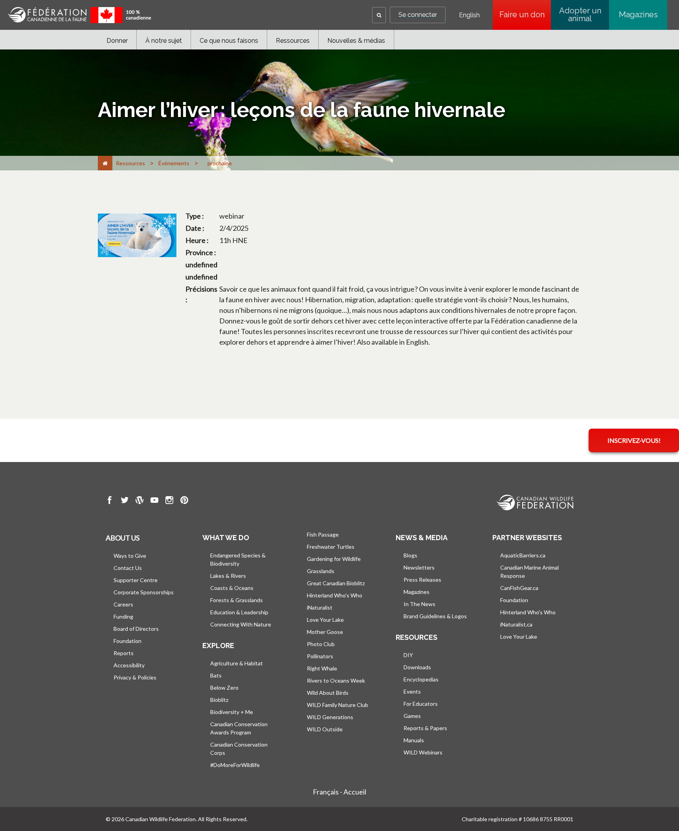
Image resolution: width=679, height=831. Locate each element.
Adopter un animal (580, 14)
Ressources (293, 40)
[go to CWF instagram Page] (169, 501)
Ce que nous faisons (229, 40)
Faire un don (525, 14)
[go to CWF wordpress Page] (139, 501)
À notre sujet (163, 40)
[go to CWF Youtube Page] (154, 501)
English (469, 15)
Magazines (638, 14)
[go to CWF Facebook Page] (110, 501)
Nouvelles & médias (356, 40)
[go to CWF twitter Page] (124, 501)
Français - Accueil (339, 791)
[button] (379, 15)
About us (122, 537)
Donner (117, 40)
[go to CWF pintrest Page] (184, 501)
